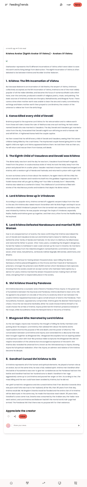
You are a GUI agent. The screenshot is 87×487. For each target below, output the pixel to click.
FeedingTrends (19, 4)
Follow (22, 416)
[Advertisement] (43, 27)
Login (69, 5)
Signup (77, 5)
